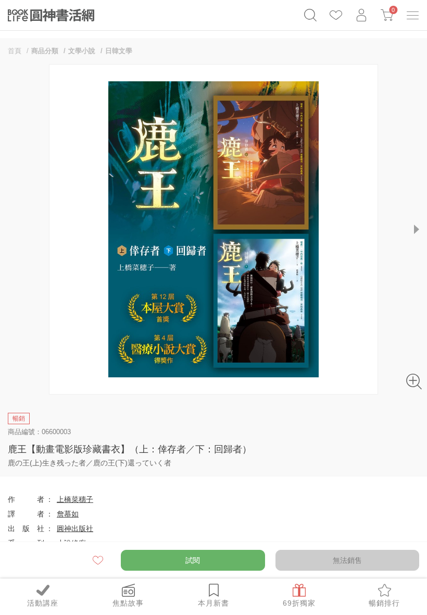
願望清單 (98, 560)
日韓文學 (118, 51)
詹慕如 (68, 514)
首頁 (14, 51)
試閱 (192, 560)
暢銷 (18, 418)
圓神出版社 (75, 528)
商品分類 (44, 51)
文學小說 (81, 51)
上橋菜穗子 (75, 499)
